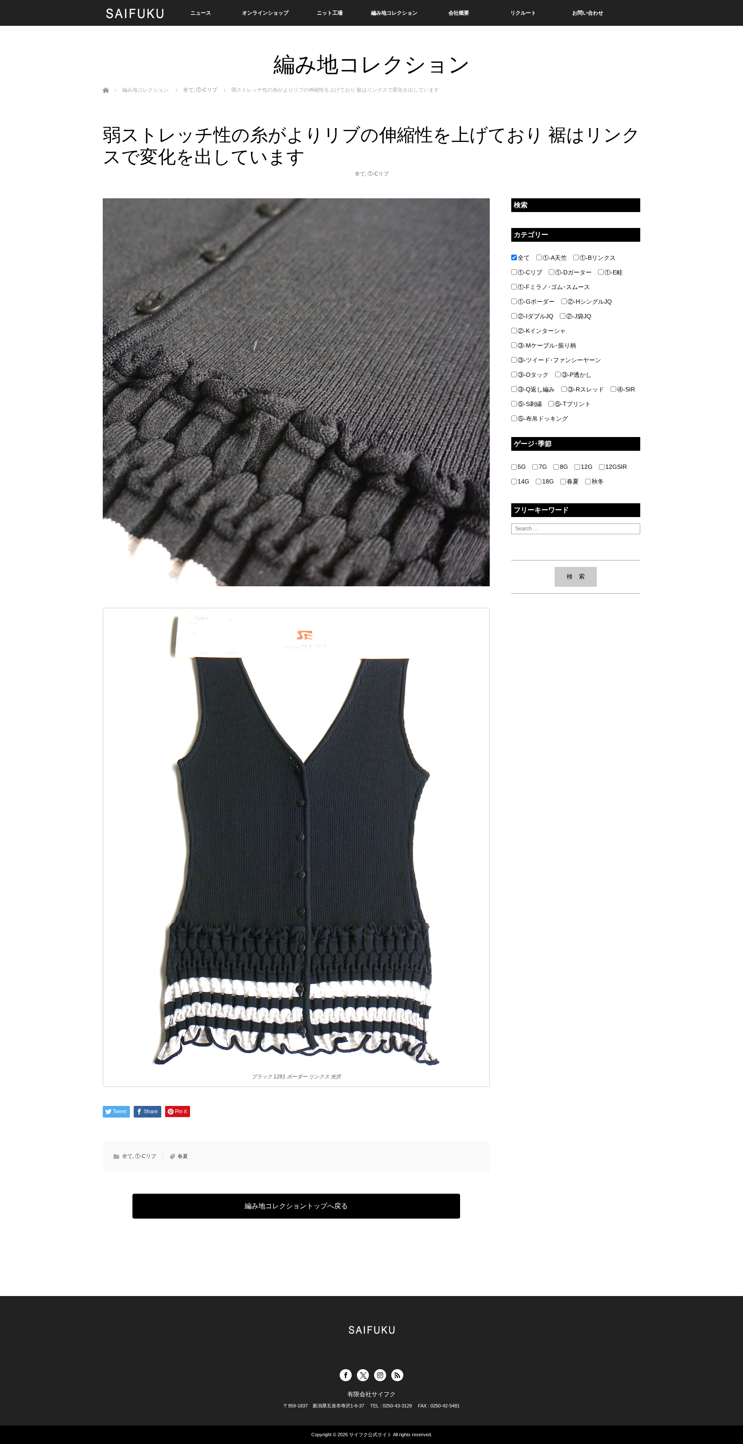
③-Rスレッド (586, 389)
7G (543, 466)
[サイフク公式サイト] (135, 13)
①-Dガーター (573, 272)
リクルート (523, 13)
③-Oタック (533, 374)
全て (360, 174)
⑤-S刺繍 (530, 403)
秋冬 (598, 481)
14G (523, 481)
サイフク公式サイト (370, 1434)
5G (522, 466)
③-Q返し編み (536, 389)
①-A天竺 (555, 257)
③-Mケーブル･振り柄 (547, 345)
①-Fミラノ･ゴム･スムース (554, 286)
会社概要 (458, 13)
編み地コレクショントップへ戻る (296, 1206)
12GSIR (616, 466)
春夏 (183, 1156)
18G (548, 481)
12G (587, 466)
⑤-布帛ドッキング (543, 418)
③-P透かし (577, 374)
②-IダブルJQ (535, 316)
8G (564, 466)
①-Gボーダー (536, 301)
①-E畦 (614, 272)
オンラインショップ (265, 13)
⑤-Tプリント (573, 403)
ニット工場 (330, 13)
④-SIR (626, 389)
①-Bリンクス (598, 257)
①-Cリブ (378, 174)
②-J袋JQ (578, 316)
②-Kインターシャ (542, 330)
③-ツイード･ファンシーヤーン (559, 360)
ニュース (200, 13)
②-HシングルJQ (590, 301)
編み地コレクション (394, 13)
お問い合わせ (587, 13)
